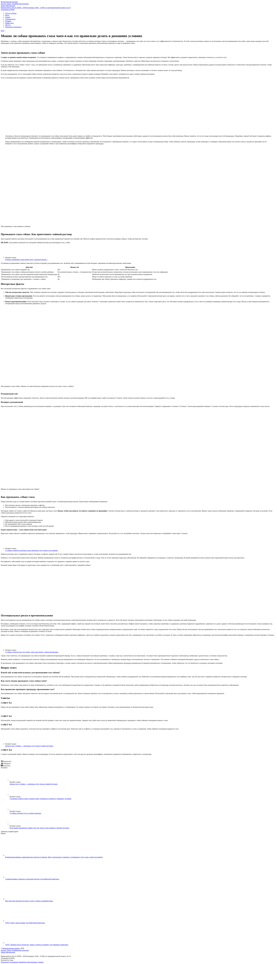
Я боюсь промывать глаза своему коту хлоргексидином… (26, 259)
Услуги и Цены (10, 13)
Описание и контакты (13, 27)
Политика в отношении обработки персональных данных (22, 962)
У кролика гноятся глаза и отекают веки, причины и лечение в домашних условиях (40, 799)
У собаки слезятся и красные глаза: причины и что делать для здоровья (31, 550)
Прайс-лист (9, 23)
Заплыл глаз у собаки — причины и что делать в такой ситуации (29, 746)
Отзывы (8, 21)
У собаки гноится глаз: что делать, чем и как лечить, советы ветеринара (31, 652)
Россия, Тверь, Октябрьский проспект (15, 5)
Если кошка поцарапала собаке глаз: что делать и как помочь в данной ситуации (39, 828)
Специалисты (10, 19)
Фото (7, 15)
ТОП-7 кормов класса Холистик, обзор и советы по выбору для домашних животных (36, 945)
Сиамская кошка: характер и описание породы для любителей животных (32, 879)
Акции (7, 17)
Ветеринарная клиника (9, 2)
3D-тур (7, 25)
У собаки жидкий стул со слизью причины (25, 813)
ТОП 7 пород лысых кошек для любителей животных (25, 923)
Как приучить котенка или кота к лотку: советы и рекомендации (29, 901)
